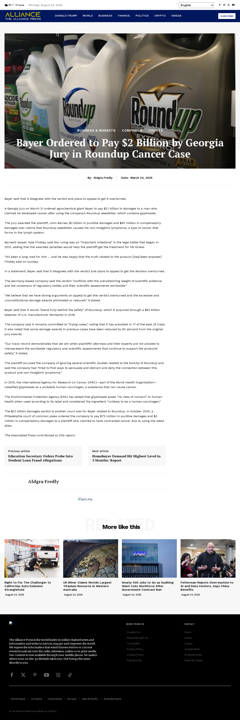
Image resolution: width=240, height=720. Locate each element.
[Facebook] (220, 5)
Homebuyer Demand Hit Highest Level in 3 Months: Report (126, 458)
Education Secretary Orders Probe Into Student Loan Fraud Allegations (40, 458)
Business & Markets (96, 130)
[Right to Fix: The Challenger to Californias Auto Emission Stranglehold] (31, 558)
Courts (155, 130)
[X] (228, 5)
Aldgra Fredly (103, 177)
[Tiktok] (69, 675)
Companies (132, 130)
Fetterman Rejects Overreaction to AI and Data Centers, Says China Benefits (207, 586)
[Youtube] (233, 5)
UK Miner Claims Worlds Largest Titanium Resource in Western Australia (87, 586)
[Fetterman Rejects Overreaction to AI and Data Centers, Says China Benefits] (208, 558)
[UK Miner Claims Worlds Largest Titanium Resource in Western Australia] (90, 558)
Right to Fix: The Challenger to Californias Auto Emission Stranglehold (27, 586)
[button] (57, 34)
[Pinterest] (34, 675)
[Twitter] (23, 675)
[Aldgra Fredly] (13, 481)
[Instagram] (224, 5)
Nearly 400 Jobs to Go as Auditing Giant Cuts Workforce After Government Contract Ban (148, 586)
